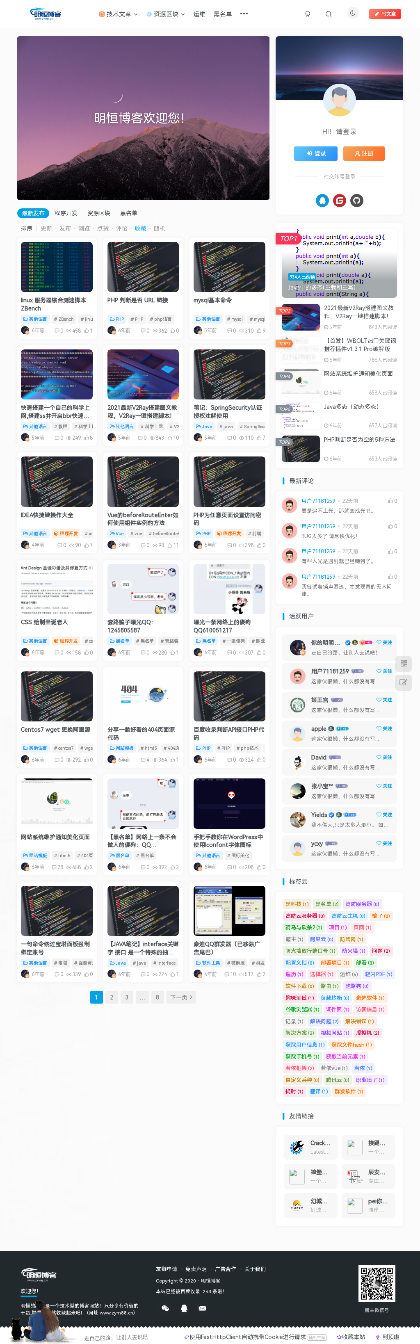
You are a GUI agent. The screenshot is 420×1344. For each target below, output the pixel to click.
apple (318, 728)
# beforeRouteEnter (169, 533)
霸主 (294, 939)
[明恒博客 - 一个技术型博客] (39, 1274)
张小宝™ (322, 786)
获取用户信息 (305, 1044)
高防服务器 (362, 904)
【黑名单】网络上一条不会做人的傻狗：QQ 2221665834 (141, 845)
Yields (319, 815)
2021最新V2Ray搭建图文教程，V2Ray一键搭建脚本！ (142, 412)
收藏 (140, 228)
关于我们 (255, 1269)
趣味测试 (299, 998)
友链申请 (166, 1269)
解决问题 (324, 1021)
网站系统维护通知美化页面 (55, 837)
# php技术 (247, 748)
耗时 (294, 1091)
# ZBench (64, 319)
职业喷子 (370, 1080)
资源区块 (98, 213)
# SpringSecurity (257, 426)
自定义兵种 (302, 1080)
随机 (159, 228)
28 (60, 867)
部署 (365, 962)
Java (207, 426)
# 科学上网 (85, 426)
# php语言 (161, 319)
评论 (122, 228)
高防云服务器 (305, 916)
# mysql (235, 319)
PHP (120, 319)
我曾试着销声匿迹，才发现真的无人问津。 (346, 590)
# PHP (137, 319)
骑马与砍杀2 (303, 927)
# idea (91, 533)
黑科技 (297, 904)
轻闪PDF (379, 974)
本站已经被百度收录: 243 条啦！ (191, 1291)
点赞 (103, 228)
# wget (87, 748)
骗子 (381, 916)
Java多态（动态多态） (353, 407)
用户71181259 (318, 500)
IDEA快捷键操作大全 (47, 515)
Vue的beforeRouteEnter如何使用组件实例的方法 (142, 519)
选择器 (321, 974)
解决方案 (299, 1032)
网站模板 (125, 748)
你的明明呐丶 (327, 642)
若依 (363, 1068)
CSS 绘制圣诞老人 (44, 622)
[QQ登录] (322, 200)
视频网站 (335, 1032)
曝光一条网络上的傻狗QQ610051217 (222, 626)
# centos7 (63, 748)
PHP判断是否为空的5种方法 (359, 439)
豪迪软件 (370, 998)
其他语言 (38, 319)
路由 (330, 986)
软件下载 (299, 986)
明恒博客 (211, 1280)
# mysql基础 (262, 319)
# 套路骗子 (172, 641)
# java (226, 426)
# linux (88, 319)
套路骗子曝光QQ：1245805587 (132, 626)
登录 (320, 153)
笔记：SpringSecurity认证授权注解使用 (228, 412)
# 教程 (60, 426)
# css (89, 641)
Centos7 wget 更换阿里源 (55, 729)
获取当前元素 (345, 1056)
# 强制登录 (85, 963)
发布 (65, 228)
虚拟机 (367, 1032)
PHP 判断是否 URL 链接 (137, 300)
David (318, 757)
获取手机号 (302, 1056)
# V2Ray (178, 426)
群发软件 (349, 1091)
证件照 (337, 1009)
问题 (381, 950)
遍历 (294, 974)
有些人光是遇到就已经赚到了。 (338, 561)
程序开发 (66, 213)
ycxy (317, 843)
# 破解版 (236, 963)
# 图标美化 (238, 855)
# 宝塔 (60, 963)
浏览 (84, 228)
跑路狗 (357, 986)
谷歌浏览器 (302, 1009)
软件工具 (211, 963)
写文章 (388, 13)
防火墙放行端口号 (310, 950)
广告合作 (225, 1269)
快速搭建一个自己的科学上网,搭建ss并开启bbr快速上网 (55, 415)
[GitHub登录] (356, 200)
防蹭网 (351, 939)
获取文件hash (351, 1044)
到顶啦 (390, 1337)
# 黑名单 (145, 641)
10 (233, 974)
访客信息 (370, 1009)
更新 (46, 228)
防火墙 (353, 950)
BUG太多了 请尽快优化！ (331, 536)
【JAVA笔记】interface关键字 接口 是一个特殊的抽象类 (143, 952)
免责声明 (196, 1269)
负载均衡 (335, 998)
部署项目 (335, 962)
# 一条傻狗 (234, 641)
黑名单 (128, 213)
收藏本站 (354, 1337)
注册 (367, 153)
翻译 (319, 1091)
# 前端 (254, 533)
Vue (119, 533)
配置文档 (299, 962)
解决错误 (359, 1021)
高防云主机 (348, 916)
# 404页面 (174, 748)
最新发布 (33, 213)
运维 (349, 974)
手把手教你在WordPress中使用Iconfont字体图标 (228, 841)
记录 (294, 1021)
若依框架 (299, 1068)
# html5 (149, 748)
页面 (363, 927)
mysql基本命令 (213, 300)
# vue (136, 533)
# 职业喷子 (263, 641)
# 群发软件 (263, 963)
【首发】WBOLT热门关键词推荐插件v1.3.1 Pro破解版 (360, 345)
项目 (338, 927)
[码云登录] (339, 200)
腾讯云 (337, 1080)
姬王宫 (320, 700)
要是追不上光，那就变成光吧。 (338, 510)
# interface (164, 963)
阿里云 (321, 939)
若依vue (334, 1068)
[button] (17, 116)
